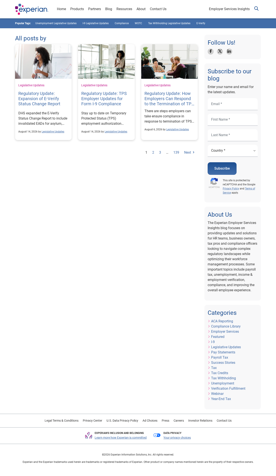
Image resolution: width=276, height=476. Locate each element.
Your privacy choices (177, 437)
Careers (179, 420)
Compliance (122, 23)
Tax (214, 368)
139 (176, 152)
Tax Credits (219, 373)
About (141, 9)
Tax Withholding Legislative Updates (169, 23)
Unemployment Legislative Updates (56, 23)
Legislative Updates (31, 85)
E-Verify (200, 23)
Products (77, 9)
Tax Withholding (223, 378)
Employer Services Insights (229, 9)
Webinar (217, 394)
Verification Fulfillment (228, 388)
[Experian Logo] (31, 9)
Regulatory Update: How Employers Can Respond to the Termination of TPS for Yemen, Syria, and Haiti (169, 104)
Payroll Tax (219, 357)
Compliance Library (226, 326)
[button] (256, 9)
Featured (217, 337)
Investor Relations (200, 420)
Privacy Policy (231, 188)
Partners (94, 9)
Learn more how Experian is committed (121, 437)
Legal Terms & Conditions (61, 420)
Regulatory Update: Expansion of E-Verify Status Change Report (39, 98)
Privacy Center (92, 420)
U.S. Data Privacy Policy (122, 420)
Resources (124, 9)
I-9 (213, 342)
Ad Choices (150, 420)
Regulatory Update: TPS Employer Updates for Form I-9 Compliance (104, 98)
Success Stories (223, 363)
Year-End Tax (221, 399)
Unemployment (222, 383)
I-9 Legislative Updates (96, 23)
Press (165, 420)
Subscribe (222, 168)
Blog (108, 9)
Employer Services (225, 331)
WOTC (138, 23)
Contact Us (158, 9)
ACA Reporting (222, 321)
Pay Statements (223, 352)
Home (61, 9)
